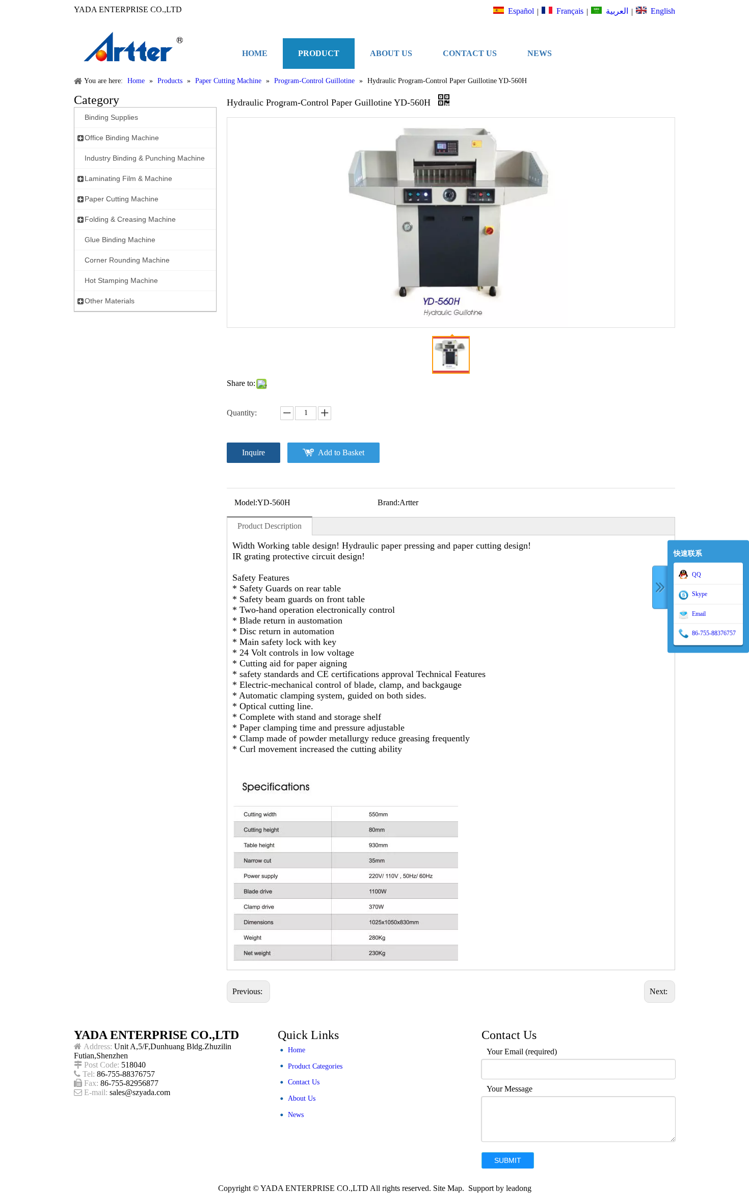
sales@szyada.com (140, 1092)
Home (296, 1050)
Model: (245, 502)
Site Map (447, 1188)
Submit (507, 1160)
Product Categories (315, 1066)
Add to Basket (341, 452)
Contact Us (303, 1082)
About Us (301, 1098)
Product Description (269, 526)
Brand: (388, 502)
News (296, 1115)
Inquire (253, 452)
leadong (518, 1188)
